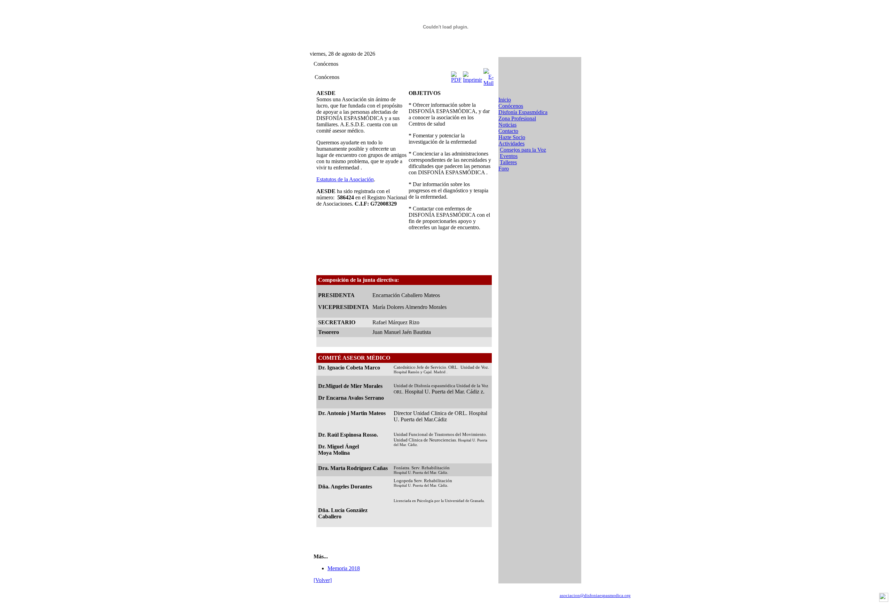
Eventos (509, 156)
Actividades (511, 143)
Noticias (507, 125)
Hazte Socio (511, 137)
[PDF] (456, 75)
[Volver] (323, 580)
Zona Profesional (517, 118)
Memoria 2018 (344, 568)
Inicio (504, 100)
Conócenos (510, 106)
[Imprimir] (472, 75)
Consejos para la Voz (523, 150)
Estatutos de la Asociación (345, 179)
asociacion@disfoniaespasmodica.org (595, 595)
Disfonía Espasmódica (522, 112)
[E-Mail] (488, 75)
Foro (503, 169)
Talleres (508, 162)
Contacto (508, 131)
